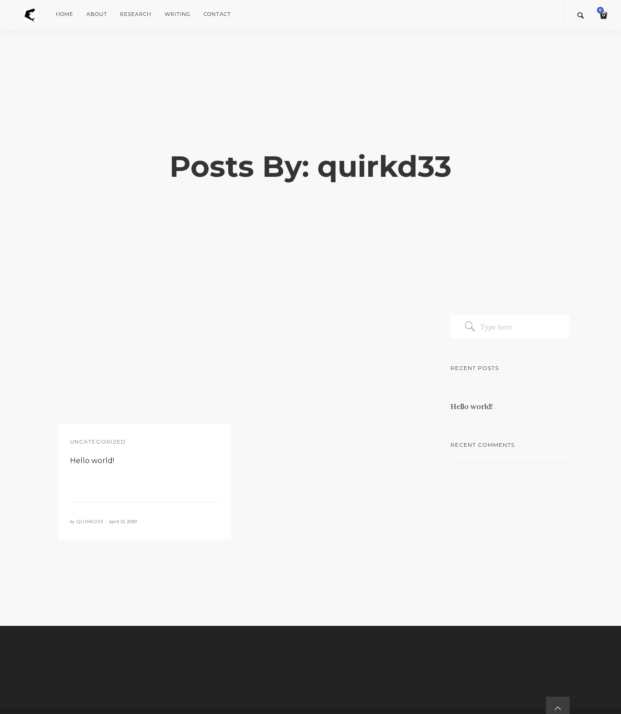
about (96, 14)
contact (217, 14)
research (135, 14)
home (64, 14)
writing (177, 14)
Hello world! (472, 406)
